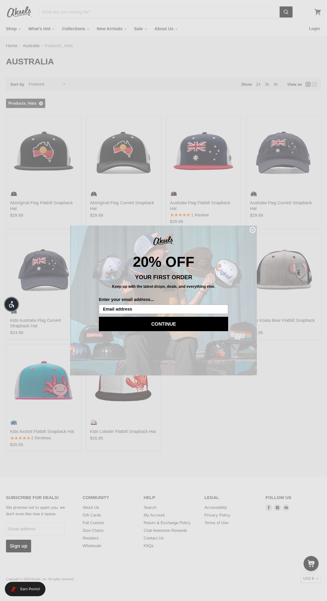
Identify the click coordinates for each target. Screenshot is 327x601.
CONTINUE (163, 324)
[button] (11, 304)
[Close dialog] (252, 229)
